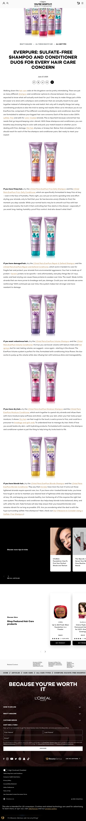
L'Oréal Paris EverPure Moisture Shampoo (45, 409)
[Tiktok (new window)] (28, 759)
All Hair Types (61, 44)
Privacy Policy (7, 780)
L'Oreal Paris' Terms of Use (49, 742)
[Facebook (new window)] (3, 759)
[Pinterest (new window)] (20, 759)
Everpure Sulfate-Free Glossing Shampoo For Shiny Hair (70, 664)
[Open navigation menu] (82, 3)
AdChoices (33, 809)
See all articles (13, 578)
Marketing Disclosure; (9, 744)
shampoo (23, 94)
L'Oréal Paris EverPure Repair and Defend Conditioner (25, 267)
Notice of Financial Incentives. (64, 744)
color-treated (30, 118)
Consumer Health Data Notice (11, 777)
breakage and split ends (24, 423)
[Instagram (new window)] (7, 759)
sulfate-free (8, 118)
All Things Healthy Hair (44, 44)
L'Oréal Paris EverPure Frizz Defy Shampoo (48, 189)
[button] (82, 541)
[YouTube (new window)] (11, 759)
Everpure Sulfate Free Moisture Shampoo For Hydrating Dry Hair (38, 663)
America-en (10, 799)
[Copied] (43, 82)
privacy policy (51, 809)
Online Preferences (8, 787)
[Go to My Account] (4, 3)
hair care (23, 91)
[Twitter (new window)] (16, 759)
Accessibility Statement (10, 784)
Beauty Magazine (26, 44)
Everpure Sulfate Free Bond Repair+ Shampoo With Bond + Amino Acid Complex (55, 663)
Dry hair (22, 419)
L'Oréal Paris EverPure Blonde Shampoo (47, 483)
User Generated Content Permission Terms (15, 794)
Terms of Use (7, 790)
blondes (43, 487)
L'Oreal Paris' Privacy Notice (46, 744)
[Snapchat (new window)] (24, 759)
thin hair (29, 128)
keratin (14, 274)
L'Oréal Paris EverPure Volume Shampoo (52, 341)
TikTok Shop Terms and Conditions (12, 773)
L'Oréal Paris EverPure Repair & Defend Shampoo (54, 263)
